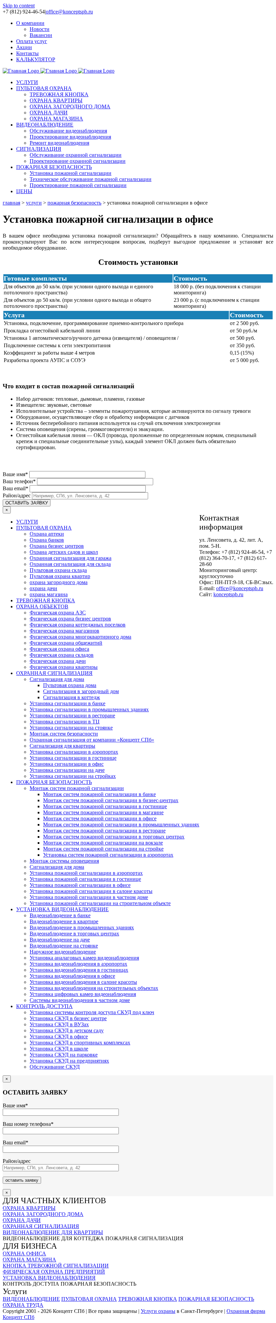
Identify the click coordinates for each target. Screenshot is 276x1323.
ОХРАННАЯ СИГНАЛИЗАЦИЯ (54, 673)
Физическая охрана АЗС (58, 612)
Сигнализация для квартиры (62, 746)
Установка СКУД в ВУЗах (59, 1024)
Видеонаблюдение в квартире (64, 921)
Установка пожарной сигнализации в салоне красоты (91, 891)
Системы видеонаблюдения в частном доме (80, 1000)
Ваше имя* (16, 474)
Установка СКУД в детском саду (67, 1030)
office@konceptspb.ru (69, 11)
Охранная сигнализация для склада (70, 564)
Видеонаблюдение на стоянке (64, 946)
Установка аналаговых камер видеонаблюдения (84, 958)
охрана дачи (43, 588)
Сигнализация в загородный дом (81, 691)
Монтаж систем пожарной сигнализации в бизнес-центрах (110, 800)
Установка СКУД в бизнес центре (68, 1018)
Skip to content (19, 5)
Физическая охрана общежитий (66, 643)
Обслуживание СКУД (55, 1067)
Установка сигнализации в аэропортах (74, 752)
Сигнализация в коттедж (71, 697)
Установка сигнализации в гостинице (73, 758)
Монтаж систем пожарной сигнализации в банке (99, 794)
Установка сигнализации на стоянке (71, 727)
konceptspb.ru (228, 594)
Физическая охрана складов (62, 655)
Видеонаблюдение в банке (60, 915)
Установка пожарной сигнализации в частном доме (89, 897)
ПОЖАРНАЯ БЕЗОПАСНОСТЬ (54, 782)
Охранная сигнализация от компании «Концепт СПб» (92, 740)
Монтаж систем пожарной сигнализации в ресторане (104, 830)
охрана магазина (49, 594)
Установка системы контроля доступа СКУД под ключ (92, 1012)
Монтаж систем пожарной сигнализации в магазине (103, 812)
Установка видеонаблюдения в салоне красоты (83, 982)
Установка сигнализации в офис (67, 764)
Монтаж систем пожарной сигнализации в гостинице (105, 806)
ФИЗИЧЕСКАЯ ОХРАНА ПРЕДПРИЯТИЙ (54, 1272)
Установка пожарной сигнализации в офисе (80, 885)
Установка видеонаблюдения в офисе (72, 976)
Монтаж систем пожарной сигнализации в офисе (100, 818)
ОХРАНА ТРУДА (23, 1305)
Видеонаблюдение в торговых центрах (74, 933)
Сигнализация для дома (57, 679)
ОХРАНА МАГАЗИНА (29, 1259)
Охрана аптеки (47, 534)
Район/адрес (17, 495)
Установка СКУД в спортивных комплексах (80, 1042)
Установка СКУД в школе (59, 1048)
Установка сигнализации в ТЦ (65, 721)
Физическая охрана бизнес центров (70, 618)
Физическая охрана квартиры (64, 667)
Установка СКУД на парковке (64, 1055)
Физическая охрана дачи (58, 661)
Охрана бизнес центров (57, 546)
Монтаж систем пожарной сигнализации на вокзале (103, 843)
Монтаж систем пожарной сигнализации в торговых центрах (113, 836)
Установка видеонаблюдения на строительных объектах (94, 988)
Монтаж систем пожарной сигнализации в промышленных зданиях (121, 824)
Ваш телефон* (20, 481)
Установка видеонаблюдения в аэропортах (78, 964)
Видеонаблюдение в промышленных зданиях (82, 927)
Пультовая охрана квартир (60, 576)
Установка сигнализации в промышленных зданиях (89, 709)
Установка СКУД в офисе (59, 1036)
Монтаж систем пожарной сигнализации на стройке (103, 849)
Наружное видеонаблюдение (63, 952)
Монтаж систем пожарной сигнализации (77, 788)
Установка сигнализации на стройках (73, 776)
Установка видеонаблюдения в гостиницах (79, 970)
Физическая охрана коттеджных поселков (78, 625)
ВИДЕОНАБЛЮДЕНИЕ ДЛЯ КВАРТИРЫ (53, 1232)
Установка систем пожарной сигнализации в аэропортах (108, 855)
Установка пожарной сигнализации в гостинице (85, 879)
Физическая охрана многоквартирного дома (80, 637)
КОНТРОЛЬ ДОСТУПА (44, 1006)
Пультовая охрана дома (69, 685)
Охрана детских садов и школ (64, 552)
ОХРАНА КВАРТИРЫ (29, 1208)
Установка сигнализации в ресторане (72, 715)
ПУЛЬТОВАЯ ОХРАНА (44, 528)
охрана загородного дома (59, 582)
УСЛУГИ (27, 522)
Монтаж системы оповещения (64, 861)
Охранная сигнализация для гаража (70, 558)
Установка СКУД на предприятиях (69, 1061)
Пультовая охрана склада (58, 570)
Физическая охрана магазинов (64, 631)
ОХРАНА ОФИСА (24, 1253)
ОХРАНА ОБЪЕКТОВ (42, 606)
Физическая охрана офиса (59, 649)
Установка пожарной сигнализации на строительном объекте (100, 903)
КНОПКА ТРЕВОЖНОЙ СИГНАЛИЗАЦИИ (56, 1265)
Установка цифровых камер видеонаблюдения (83, 994)
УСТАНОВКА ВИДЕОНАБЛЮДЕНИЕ (62, 909)
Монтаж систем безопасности (64, 734)
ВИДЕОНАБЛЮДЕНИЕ (31, 1299)
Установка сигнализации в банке (67, 703)
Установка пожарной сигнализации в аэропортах (86, 873)
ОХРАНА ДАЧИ (22, 1220)
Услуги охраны (158, 1311)
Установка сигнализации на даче (67, 770)
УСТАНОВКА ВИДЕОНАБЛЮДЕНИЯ (49, 1278)
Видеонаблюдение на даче (60, 939)
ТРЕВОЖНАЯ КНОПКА (45, 600)
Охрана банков (47, 540)
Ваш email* (16, 488)
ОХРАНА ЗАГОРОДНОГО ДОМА (43, 1214)
